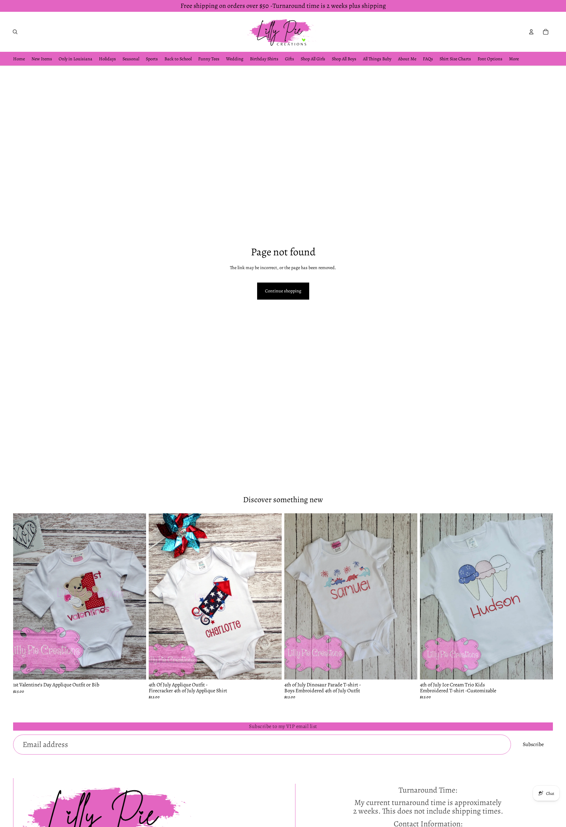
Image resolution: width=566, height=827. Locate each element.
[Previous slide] (23, 596)
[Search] (15, 32)
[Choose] (136, 669)
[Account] (531, 32)
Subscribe (533, 744)
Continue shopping (283, 291)
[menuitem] (514, 59)
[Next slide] (136, 596)
